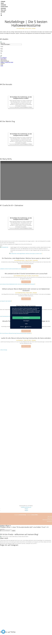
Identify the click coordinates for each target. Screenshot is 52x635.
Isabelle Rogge (21, 28)
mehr (26, 323)
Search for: (2, 529)
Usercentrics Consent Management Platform (23, 107)
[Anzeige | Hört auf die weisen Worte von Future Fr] (36, 448)
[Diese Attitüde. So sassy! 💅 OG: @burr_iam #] (5, 397)
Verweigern (26, 320)
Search (13, 530)
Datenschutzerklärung (47, 519)
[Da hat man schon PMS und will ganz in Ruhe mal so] (5, 359)
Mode (2, 3)
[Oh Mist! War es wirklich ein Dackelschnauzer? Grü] (15, 362)
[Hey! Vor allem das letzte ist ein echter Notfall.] (15, 398)
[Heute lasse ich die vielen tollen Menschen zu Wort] (47, 367)
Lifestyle (3, 1)
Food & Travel (4, 6)
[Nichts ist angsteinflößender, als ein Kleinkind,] (26, 402)
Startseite (3, 8)
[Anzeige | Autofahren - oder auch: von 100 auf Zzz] (26, 371)
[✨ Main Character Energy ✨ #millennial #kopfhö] (47, 396)
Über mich (3, 10)
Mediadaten (49, 521)
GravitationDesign (22, 514)
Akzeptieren (26, 317)
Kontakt (3, 11)
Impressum (49, 518)
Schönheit (3, 5)
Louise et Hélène (34, 514)
